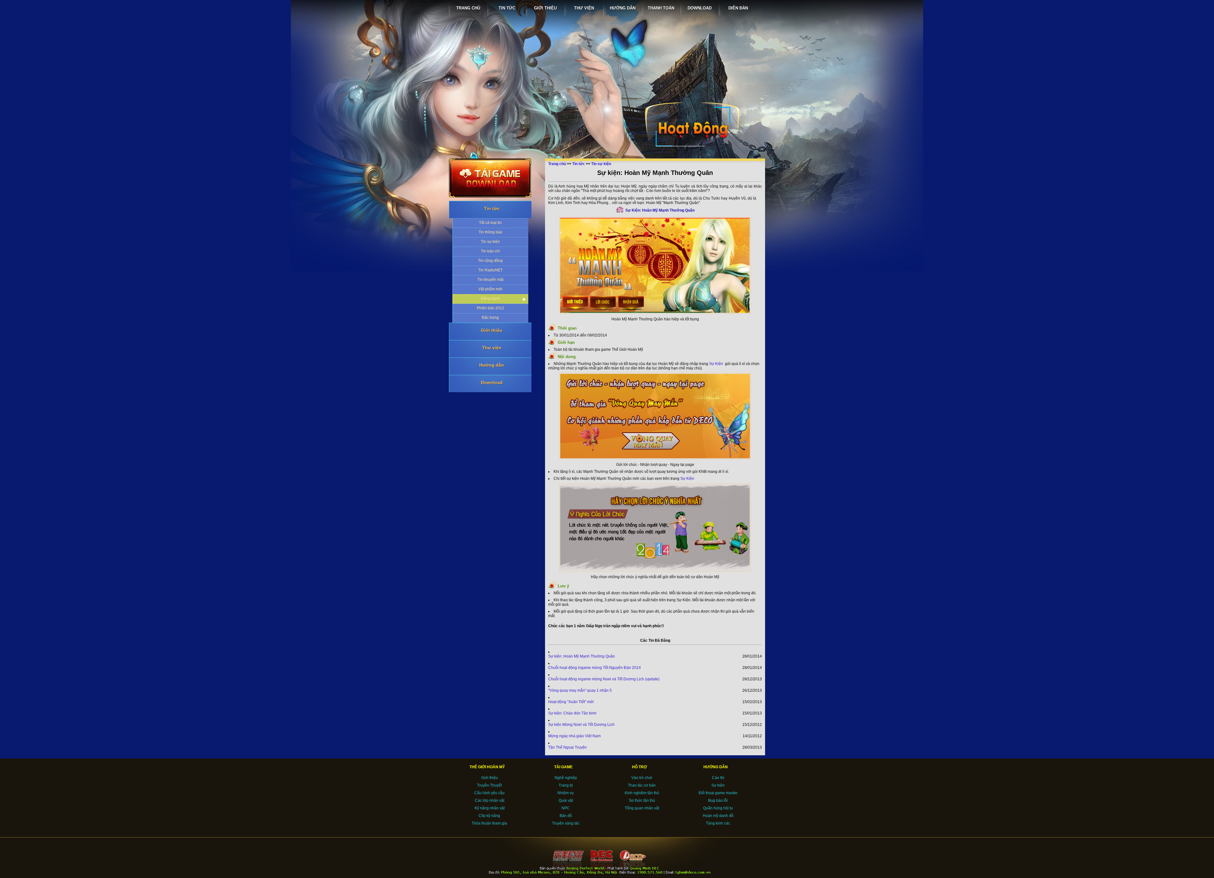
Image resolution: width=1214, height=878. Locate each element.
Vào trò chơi (641, 778)
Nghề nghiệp (566, 778)
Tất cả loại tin (490, 222)
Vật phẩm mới (490, 289)
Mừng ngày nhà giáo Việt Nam (574, 736)
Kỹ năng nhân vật (490, 808)
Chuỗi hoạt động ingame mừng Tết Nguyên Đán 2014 (594, 667)
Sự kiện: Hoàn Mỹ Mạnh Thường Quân (581, 656)
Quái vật (566, 800)
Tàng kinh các (718, 823)
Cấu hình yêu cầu (489, 793)
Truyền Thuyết (489, 785)
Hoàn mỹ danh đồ (718, 815)
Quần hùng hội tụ (718, 808)
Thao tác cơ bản (642, 785)
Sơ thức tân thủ (642, 800)
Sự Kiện (716, 364)
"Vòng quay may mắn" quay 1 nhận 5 (580, 690)
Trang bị (566, 785)
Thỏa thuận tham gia (489, 823)
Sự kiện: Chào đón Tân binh (572, 713)
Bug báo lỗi (718, 800)
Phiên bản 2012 (490, 308)
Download (492, 382)
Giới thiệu (491, 330)
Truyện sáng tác (565, 823)
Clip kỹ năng (489, 815)
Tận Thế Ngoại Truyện (567, 747)
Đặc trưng (490, 317)
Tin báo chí (490, 251)
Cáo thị (718, 778)
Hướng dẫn (491, 365)
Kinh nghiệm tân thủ (642, 793)
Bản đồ (566, 815)
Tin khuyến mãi (490, 279)
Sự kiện (718, 785)
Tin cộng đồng (490, 260)
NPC (565, 808)
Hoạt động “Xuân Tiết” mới (571, 702)
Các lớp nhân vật (489, 800)
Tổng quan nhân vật (642, 808)
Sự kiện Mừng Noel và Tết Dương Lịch (581, 724)
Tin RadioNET (490, 270)
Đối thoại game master (718, 793)
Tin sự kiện (490, 241)
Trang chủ (557, 164)
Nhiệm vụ (565, 793)
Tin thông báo (490, 232)
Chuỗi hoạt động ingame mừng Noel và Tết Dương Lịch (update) (603, 679)
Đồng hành (490, 298)
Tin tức (492, 208)
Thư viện (491, 347)
